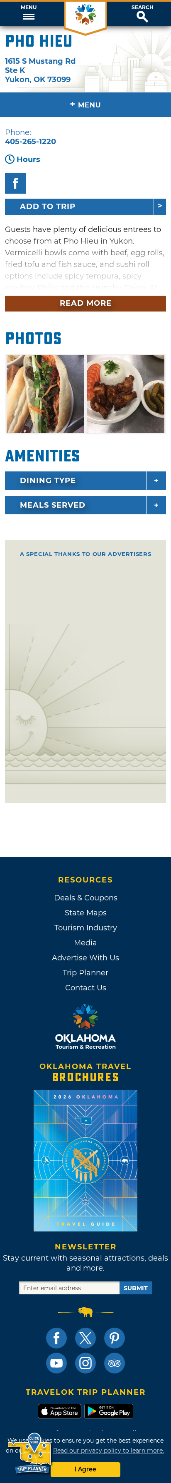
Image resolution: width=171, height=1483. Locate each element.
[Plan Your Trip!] (30, 1454)
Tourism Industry (85, 927)
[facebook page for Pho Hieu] (15, 183)
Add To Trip (48, 206)
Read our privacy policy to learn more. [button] (108, 1450)
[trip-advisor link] (114, 1363)
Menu (29, 7)
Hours (28, 159)
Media (85, 942)
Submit (136, 1288)
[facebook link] (56, 1338)
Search (143, 7)
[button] (28, 14)
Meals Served (53, 505)
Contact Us (85, 987)
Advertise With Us (85, 957)
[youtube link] (56, 1363)
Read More (86, 303)
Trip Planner (85, 972)
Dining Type (48, 480)
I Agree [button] (85, 1469)
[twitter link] (85, 1338)
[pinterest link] (114, 1338)
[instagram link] (85, 1363)
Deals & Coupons (85, 897)
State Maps (86, 912)
